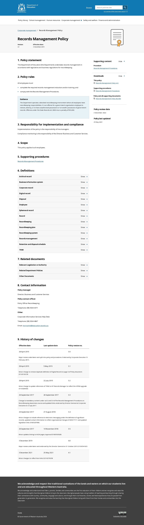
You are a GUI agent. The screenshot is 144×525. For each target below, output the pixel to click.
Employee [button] (23, 205)
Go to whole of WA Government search (115, 11)
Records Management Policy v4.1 (107, 83)
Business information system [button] (31, 182)
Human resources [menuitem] (53, 20)
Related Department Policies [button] (31, 270)
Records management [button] (28, 238)
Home (20, 513)
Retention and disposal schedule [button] (32, 244)
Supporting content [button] (102, 61)
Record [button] (22, 216)
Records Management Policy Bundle (108, 99)
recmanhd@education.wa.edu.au (35, 325)
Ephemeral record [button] (26, 210)
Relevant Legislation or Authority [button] (32, 265)
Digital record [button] (24, 193)
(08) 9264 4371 (32, 308)
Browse (89, 7)
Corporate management (27, 30)
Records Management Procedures (30, 161)
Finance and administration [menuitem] (109, 20)
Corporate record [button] (26, 188)
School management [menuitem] (37, 20)
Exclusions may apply (119, 513)
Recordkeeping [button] (25, 221)
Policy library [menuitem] (23, 20)
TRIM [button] (21, 250)
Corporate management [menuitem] (71, 20)
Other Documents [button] (26, 276)
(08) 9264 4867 (32, 321)
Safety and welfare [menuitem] (90, 20)
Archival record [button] (25, 176)
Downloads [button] (99, 76)
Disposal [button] (22, 199)
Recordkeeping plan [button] (27, 227)
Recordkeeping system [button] (28, 233)
